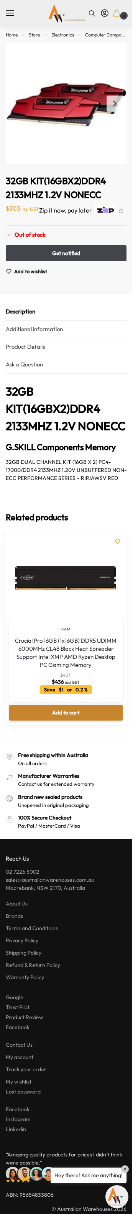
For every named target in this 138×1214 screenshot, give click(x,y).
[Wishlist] (117, 541)
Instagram (18, 1119)
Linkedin (16, 1129)
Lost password (23, 1091)
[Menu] (17, 13)
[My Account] (104, 13)
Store (34, 35)
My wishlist (18, 1081)
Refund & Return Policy (33, 965)
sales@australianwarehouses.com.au (50, 879)
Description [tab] (20, 311)
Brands (14, 915)
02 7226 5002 (22, 871)
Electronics (62, 35)
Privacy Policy (22, 940)
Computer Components (109, 35)
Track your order (26, 1069)
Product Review (24, 1017)
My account (19, 1057)
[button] (118, 13)
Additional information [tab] (34, 329)
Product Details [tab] (25, 346)
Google (14, 997)
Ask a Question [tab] (24, 364)
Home (12, 35)
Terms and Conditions (32, 928)
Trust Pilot (18, 1007)
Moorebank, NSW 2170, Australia (45, 887)
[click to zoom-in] (66, 103)
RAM (65, 629)
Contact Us (19, 1044)
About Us (17, 903)
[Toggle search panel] (92, 13)
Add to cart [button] (65, 712)
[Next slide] (115, 104)
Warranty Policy (25, 977)
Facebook (18, 1027)
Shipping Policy (23, 952)
